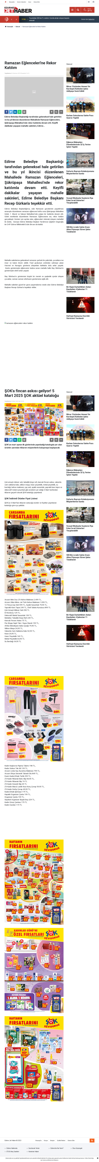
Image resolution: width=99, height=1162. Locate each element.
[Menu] (72, 10)
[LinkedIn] (15, 112)
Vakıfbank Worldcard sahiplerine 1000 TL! (43, 19)
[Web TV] (89, 2)
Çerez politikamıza (48, 1160)
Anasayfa (38, 1140)
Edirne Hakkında (11, 1148)
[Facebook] (6, 112)
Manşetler (12, 2)
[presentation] (11, 19)
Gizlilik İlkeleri (61, 1140)
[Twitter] (11, 112)
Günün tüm (87, 19)
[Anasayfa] (6, 2)
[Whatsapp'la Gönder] (19, 112)
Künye (46, 1140)
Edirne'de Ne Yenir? (57, 1148)
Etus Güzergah (77, 1148)
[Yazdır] (24, 112)
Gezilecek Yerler (34, 1148)
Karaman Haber (34, 1151)
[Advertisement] (49, 44)
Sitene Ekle (37, 2)
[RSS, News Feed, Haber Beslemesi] (92, 1140)
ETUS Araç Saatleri (12, 1151)
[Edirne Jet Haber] (18, 10)
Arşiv (29, 2)
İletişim (52, 1140)
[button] (52, 112)
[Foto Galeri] (93, 2)
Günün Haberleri (21, 2)
